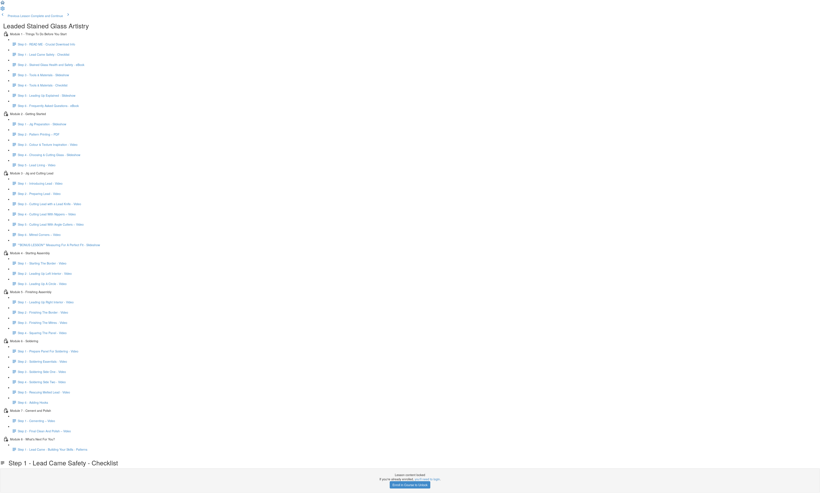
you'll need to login (427, 479)
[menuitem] (2, 10)
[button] (2, 4)
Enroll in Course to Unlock (410, 485)
